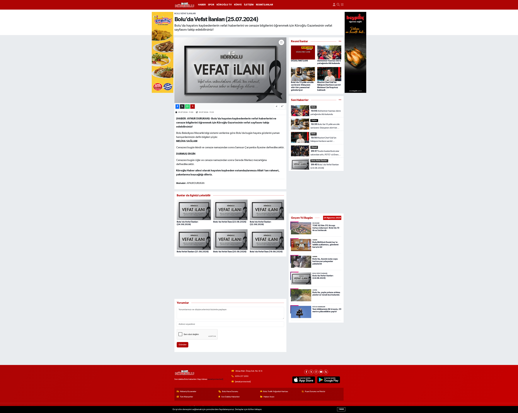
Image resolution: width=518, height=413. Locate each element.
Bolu (313, 107)
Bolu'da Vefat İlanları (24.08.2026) (324, 166)
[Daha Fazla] (192, 106)
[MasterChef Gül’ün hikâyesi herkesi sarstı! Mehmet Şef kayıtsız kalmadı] (329, 74)
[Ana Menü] (342, 5)
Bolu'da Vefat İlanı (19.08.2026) (266, 252)
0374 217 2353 (241, 376)
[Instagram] (316, 372)
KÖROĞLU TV (224, 5)
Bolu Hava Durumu (230, 391)
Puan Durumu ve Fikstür (315, 391)
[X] (311, 372)
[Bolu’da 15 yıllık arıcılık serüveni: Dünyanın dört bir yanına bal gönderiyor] (303, 74)
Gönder (183, 345)
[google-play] (329, 379)
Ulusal (314, 147)
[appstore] (304, 379)
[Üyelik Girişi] (334, 5)
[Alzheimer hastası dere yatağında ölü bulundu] (329, 52)
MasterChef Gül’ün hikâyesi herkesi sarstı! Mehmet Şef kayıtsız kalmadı (324, 140)
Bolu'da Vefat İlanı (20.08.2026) (229, 252)
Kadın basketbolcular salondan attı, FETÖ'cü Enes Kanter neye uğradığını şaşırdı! (325, 153)
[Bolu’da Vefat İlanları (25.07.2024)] (230, 70)
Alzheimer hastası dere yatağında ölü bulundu (325, 113)
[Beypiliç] (355, 52)
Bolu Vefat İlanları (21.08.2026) (193, 252)
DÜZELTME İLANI (299, 61)
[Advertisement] (230, 278)
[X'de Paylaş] (182, 106)
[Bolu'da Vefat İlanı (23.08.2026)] (230, 210)
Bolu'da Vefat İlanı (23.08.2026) (229, 222)
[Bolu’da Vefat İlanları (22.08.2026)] (267, 210)
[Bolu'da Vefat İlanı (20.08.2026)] (230, 239)
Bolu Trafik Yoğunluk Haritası (275, 391)
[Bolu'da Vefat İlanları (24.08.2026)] (194, 210)
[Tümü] (340, 41)
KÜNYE (238, 5)
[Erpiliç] (162, 52)
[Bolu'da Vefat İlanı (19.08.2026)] (267, 239)
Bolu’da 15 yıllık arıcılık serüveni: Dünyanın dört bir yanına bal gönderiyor (325, 126)
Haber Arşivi (269, 397)
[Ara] (338, 5)
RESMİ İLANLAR (264, 5)
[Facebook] (306, 372)
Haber (314, 120)
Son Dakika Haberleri (230, 397)
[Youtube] (321, 372)
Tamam (341, 409)
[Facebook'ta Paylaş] (177, 106)
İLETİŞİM (249, 5)
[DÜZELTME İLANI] (303, 52)
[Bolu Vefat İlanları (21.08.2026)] (194, 239)
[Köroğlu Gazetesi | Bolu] (184, 5)
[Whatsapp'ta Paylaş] (187, 106)
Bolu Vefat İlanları (185, 13)
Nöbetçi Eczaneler (188, 391)
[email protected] (215, 379)
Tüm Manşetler (186, 397)
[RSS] (326, 372)
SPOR (211, 5)
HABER (202, 5)
